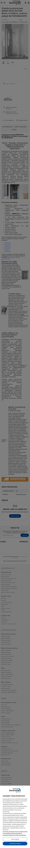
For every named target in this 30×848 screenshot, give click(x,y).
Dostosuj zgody (15, 839)
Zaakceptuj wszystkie (15, 843)
